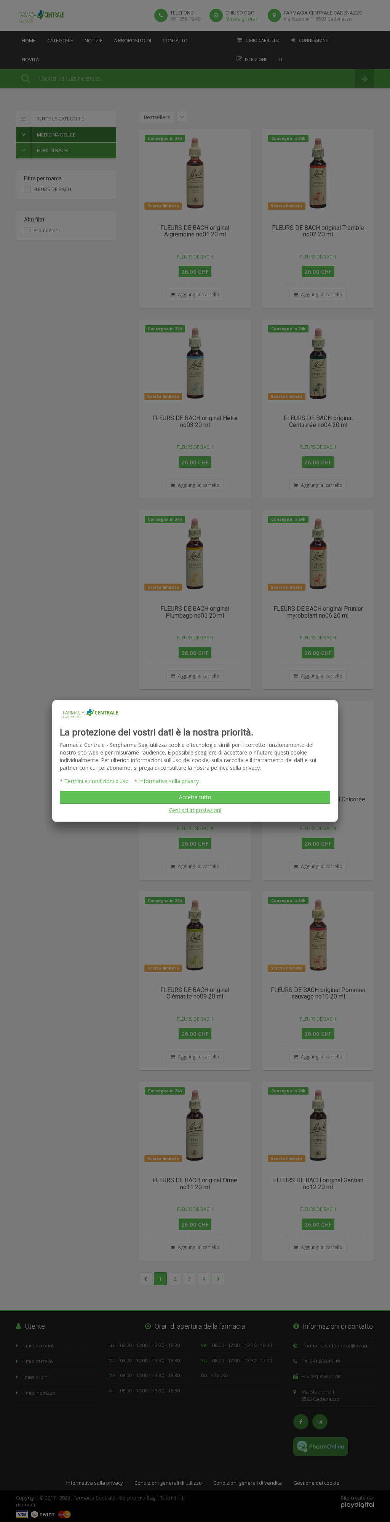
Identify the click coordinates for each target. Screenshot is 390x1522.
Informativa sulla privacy (169, 781)
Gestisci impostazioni (195, 810)
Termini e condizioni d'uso (96, 781)
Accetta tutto (195, 797)
